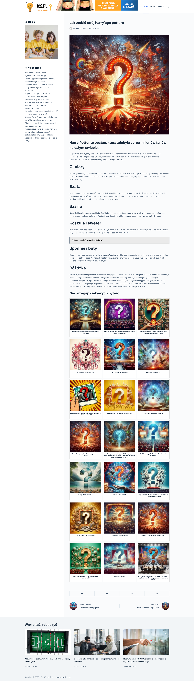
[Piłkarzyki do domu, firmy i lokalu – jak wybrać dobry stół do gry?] (48, 642)
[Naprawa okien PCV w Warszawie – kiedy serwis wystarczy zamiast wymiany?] (146, 642)
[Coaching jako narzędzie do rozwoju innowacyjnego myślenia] (97, 642)
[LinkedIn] (156, 593)
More (160, 7)
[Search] (168, 7)
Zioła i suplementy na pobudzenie (39, 135)
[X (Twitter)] (107, 593)
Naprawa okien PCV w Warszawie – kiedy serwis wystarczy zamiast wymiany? (40, 87)
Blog (146, 7)
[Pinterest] (131, 593)
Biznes (152, 7)
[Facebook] (82, 593)
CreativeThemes (64, 677)
